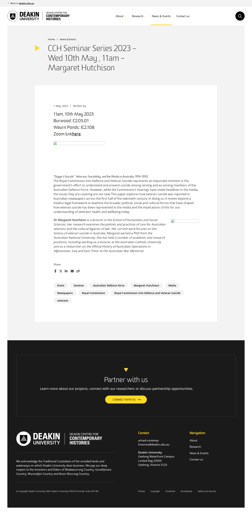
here (76, 134)
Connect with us (124, 400)
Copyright (155, 491)
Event (60, 285)
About (119, 16)
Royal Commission (93, 293)
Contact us (182, 16)
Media (172, 285)
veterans (62, 300)
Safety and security (207, 491)
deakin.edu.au (26, 3)
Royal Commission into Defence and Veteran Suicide (147, 293)
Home (51, 39)
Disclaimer (170, 491)
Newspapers (65, 293)
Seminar (79, 285)
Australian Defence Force (109, 285)
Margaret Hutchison (146, 285)
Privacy (141, 491)
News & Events (161, 16)
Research (137, 16)
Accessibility (186, 491)
